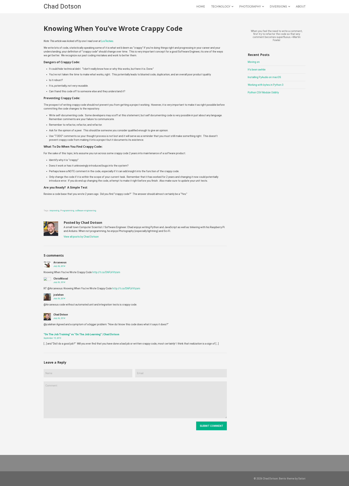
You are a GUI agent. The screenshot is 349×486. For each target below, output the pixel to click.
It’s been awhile (257, 69)
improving (54, 210)
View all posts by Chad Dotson (81, 236)
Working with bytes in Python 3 (265, 84)
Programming (67, 210)
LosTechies (107, 41)
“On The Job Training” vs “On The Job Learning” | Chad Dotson (81, 334)
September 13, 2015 (52, 338)
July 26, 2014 (59, 266)
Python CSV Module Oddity (263, 92)
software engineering (85, 210)
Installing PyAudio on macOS (264, 77)
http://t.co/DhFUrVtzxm (106, 272)
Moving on (254, 61)
